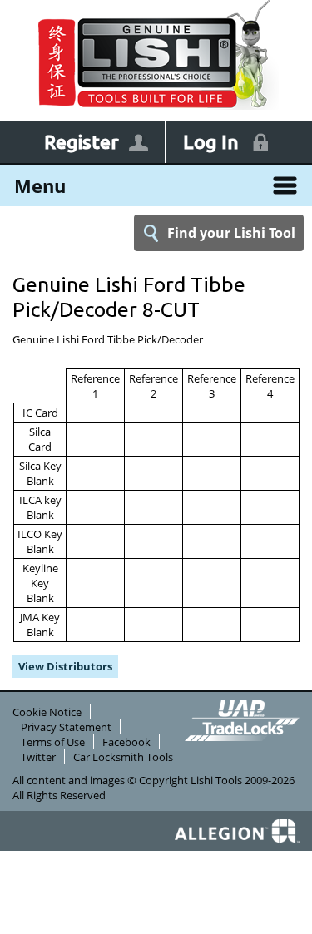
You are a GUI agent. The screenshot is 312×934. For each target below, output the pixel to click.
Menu (40, 185)
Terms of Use (53, 741)
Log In (211, 141)
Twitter (38, 756)
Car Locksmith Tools (123, 756)
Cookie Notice (47, 711)
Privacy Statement (66, 726)
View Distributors (65, 666)
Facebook (126, 741)
